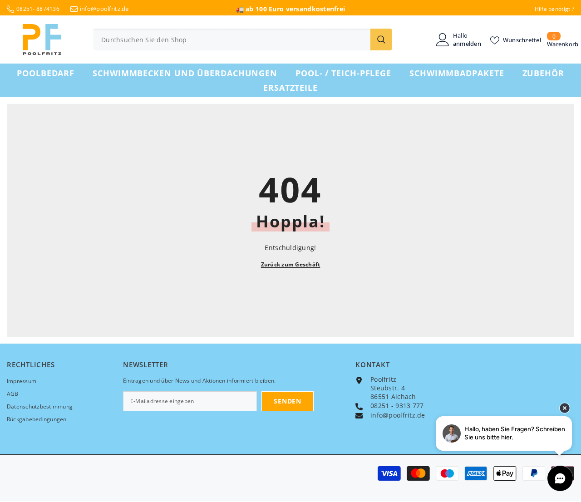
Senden (287, 401)
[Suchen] (242, 39)
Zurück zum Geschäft (290, 264)
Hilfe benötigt (553, 9)
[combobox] (231, 39)
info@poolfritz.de (104, 9)
